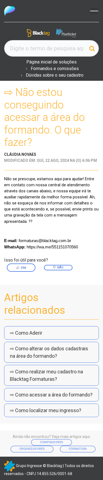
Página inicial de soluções (51, 62)
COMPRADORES (51, 442)
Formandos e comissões (55, 68)
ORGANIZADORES (32, 449)
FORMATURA (78, 449)
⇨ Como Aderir (26, 333)
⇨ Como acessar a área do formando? (51, 395)
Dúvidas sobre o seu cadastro (54, 75)
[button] (93, 10)
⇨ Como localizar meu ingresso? (45, 410)
